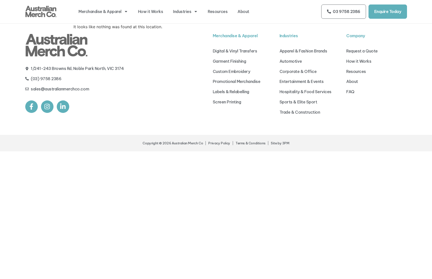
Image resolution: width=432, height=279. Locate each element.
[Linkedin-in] (63, 106)
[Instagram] (47, 106)
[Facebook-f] (31, 106)
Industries (182, 11)
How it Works (150, 11)
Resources (218, 11)
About (243, 11)
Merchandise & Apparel (100, 11)
